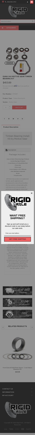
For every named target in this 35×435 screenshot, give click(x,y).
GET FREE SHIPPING (17, 239)
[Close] (31, 193)
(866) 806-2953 (11, 2)
